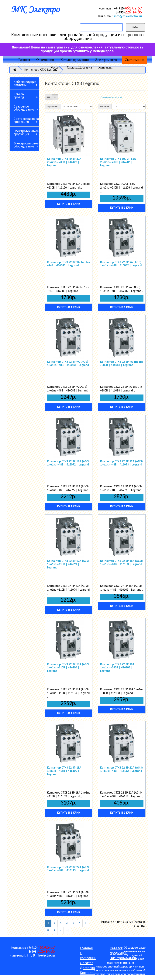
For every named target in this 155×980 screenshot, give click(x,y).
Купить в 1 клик (68, 204)
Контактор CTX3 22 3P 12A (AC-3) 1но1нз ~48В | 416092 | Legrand (68, 463)
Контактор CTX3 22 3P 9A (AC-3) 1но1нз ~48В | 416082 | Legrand (121, 264)
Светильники (134, 60)
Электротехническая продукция (26, 132)
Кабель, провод (19, 95)
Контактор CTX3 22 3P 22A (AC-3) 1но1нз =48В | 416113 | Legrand (68, 869)
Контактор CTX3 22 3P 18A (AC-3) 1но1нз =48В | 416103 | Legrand (121, 563)
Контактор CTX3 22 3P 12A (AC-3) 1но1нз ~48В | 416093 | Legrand (121, 463)
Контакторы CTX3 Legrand (40, 69)
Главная (24, 60)
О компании (45, 60)
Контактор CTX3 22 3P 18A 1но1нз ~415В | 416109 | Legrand (64, 771)
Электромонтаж (106, 60)
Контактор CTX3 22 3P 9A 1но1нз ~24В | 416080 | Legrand (68, 264)
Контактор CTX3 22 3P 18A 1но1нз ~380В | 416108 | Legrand (117, 668)
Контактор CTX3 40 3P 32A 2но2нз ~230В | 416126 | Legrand (64, 162)
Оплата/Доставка (79, 67)
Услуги (55, 67)
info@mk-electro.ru (128, 16)
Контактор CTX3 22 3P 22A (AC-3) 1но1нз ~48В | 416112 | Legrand (121, 769)
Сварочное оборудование (24, 108)
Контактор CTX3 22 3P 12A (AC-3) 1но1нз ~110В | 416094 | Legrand (68, 564)
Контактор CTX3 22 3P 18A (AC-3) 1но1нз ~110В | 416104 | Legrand (68, 668)
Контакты (105, 67)
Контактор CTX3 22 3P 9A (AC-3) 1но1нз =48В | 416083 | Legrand (68, 363)
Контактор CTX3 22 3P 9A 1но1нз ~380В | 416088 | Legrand (121, 363)
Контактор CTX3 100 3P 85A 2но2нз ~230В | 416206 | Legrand (118, 162)
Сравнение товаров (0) (111, 97)
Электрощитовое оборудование (26, 145)
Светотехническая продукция (26, 120)
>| (67, 930)
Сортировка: (53, 106)
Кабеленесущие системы (25, 83)
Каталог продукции (74, 60)
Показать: (105, 106)
